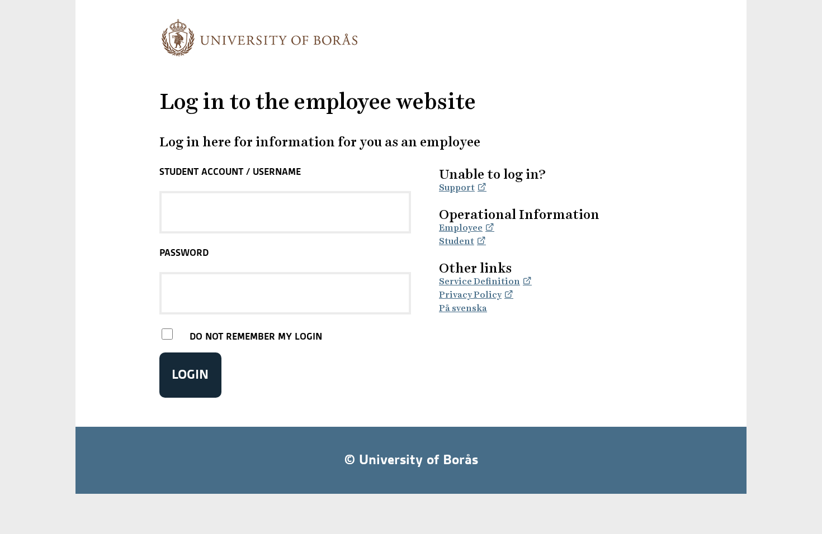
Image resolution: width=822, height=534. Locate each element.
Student (456, 241)
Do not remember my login (256, 336)
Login (190, 374)
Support (457, 187)
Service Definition (479, 281)
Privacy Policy (470, 294)
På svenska (463, 308)
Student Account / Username (230, 171)
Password (184, 252)
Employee (461, 227)
